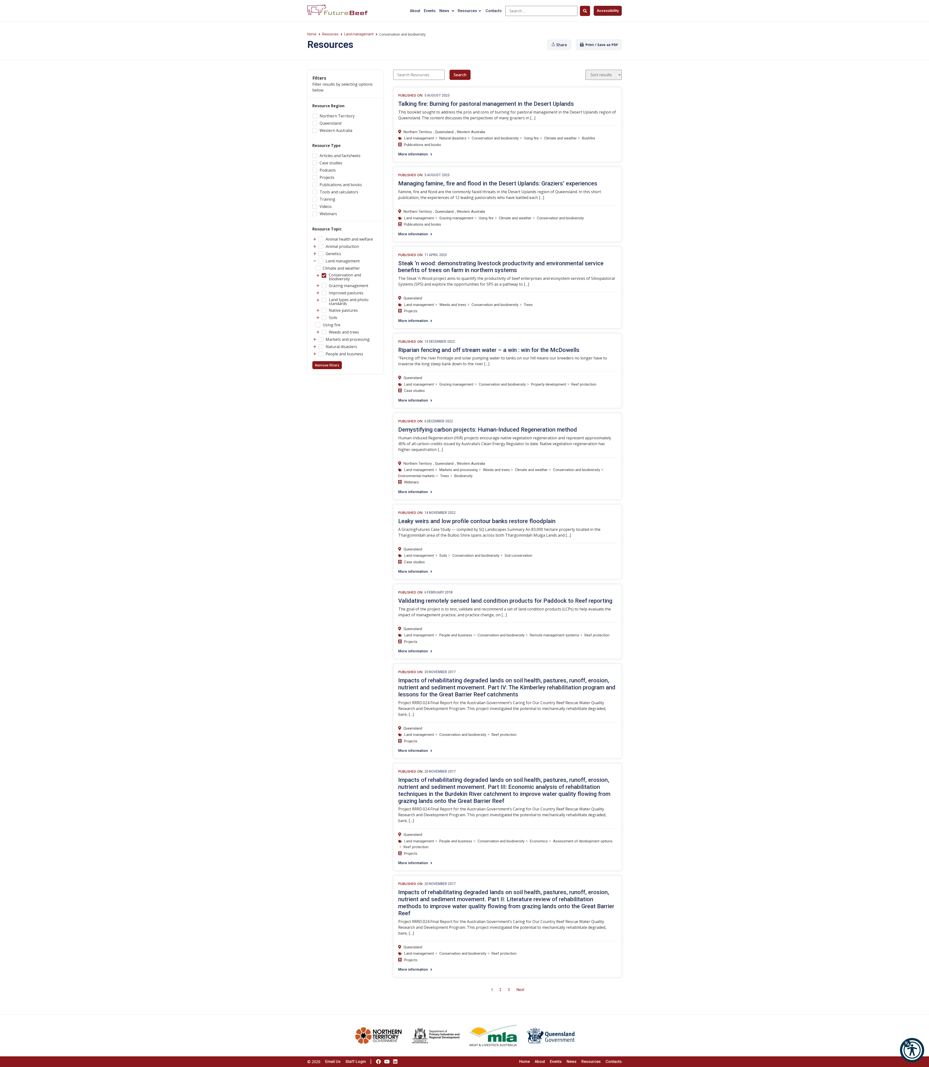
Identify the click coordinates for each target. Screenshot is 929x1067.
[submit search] (585, 11)
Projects (410, 311)
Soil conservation (518, 555)
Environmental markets (416, 476)
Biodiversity (463, 476)
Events (430, 10)
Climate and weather (560, 138)
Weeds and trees (452, 305)
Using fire (531, 138)
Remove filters (327, 365)
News (444, 10)
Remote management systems (554, 635)
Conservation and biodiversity (495, 138)
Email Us (333, 1061)
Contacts (494, 10)
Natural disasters (452, 138)
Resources (467, 10)
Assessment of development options (583, 841)
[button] (912, 1050)
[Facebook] (378, 1061)
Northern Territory (418, 132)
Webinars (411, 482)
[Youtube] (386, 1061)
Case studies (414, 391)
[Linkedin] (395, 1061)
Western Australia (471, 132)
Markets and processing (458, 470)
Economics (539, 841)
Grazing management (456, 218)
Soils (443, 555)
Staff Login (355, 1061)
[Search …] (541, 11)
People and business (455, 635)
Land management (359, 34)
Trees (528, 305)
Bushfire (588, 138)
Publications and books (422, 145)
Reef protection (583, 384)
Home (311, 34)
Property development (548, 384)
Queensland (444, 132)
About (415, 10)
